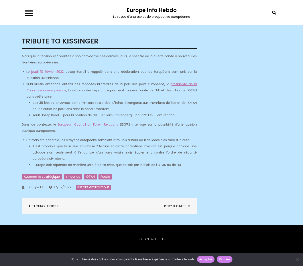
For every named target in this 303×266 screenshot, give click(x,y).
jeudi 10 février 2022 (47, 71)
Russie (105, 176)
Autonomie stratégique (42, 176)
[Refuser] (297, 259)
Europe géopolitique (93, 187)
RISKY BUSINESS (175, 206)
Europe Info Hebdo (152, 10)
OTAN (90, 176)
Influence (73, 176)
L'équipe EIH (35, 187)
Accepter (205, 259)
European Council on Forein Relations (88, 124)
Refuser (224, 259)
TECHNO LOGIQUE (45, 206)
